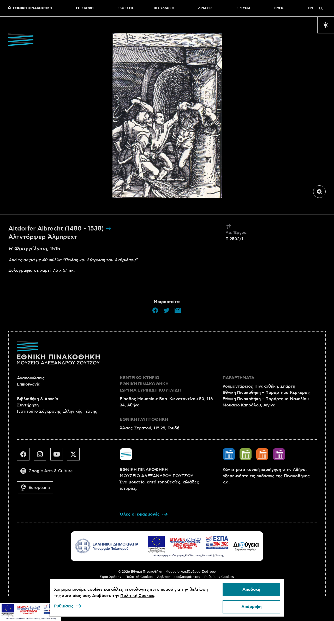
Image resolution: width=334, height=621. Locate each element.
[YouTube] (58, 456)
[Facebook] (25, 456)
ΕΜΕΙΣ (279, 8)
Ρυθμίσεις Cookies (219, 577)
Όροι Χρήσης (110, 577)
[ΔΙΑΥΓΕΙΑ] (246, 546)
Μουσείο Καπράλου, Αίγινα (249, 405)
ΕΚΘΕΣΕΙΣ (125, 8)
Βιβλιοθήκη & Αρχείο (37, 398)
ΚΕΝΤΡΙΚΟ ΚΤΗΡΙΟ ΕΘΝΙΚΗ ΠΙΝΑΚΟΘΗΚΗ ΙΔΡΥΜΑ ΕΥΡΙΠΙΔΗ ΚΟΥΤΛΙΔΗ (150, 384)
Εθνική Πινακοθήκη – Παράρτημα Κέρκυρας (266, 392)
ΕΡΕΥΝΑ (243, 8)
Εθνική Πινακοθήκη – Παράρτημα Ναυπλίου (266, 398)
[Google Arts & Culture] (48, 473)
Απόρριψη (251, 607)
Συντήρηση (28, 405)
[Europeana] (37, 489)
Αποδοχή (251, 589)
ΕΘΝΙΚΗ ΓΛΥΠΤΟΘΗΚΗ (144, 419)
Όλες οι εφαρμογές (140, 514)
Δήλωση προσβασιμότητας (178, 577)
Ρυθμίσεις (64, 606)
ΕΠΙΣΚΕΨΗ (85, 8)
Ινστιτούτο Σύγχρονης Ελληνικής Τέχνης (57, 411)
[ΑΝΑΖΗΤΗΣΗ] (321, 8)
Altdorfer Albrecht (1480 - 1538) (56, 229)
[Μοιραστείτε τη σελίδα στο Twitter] (166, 310)
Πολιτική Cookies (139, 577)
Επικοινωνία (28, 384)
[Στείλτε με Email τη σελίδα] (178, 310)
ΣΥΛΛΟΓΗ (166, 8)
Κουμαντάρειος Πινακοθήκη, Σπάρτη (259, 386)
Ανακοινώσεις (31, 378)
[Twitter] (75, 456)
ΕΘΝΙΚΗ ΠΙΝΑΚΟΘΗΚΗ (32, 8)
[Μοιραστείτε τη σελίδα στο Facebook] (155, 310)
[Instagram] (42, 456)
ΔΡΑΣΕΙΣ (205, 8)
